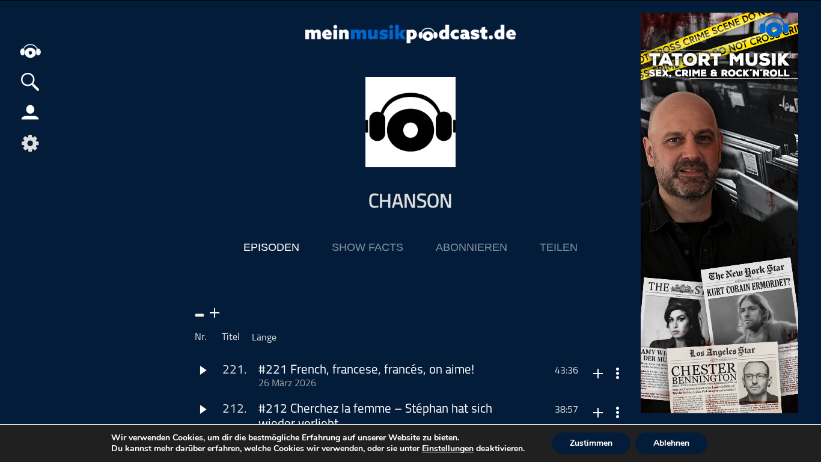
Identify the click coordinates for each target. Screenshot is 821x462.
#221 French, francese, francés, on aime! (366, 370)
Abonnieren (471, 247)
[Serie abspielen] (199, 315)
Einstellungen (448, 448)
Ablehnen (671, 443)
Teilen (559, 247)
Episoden (271, 247)
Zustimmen (591, 443)
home (30, 50)
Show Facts (367, 247)
